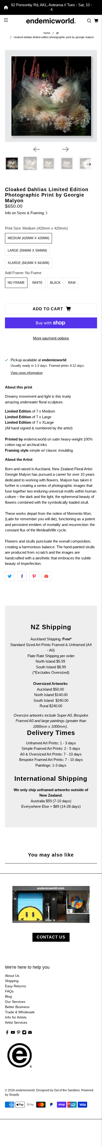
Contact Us (51, 937)
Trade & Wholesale (20, 1012)
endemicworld (25, 1090)
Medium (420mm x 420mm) (28, 238)
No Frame (16, 283)
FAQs (9, 991)
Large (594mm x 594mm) (27, 250)
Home (47, 33)
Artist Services (16, 1022)
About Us (12, 976)
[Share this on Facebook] (22, 576)
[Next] (65, 149)
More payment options (51, 338)
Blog (8, 996)
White (37, 283)
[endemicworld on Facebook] (7, 1033)
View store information (27, 373)
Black (55, 283)
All (57, 33)
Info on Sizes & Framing (25, 213)
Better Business (17, 1007)
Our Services (15, 1002)
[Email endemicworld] (30, 1033)
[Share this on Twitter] (9, 576)
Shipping (12, 981)
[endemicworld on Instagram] (24, 1033)
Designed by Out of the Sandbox (58, 1090)
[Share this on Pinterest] (34, 576)
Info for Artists (15, 1017)
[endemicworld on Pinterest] (18, 1033)
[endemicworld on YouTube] (13, 1033)
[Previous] (36, 149)
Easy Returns (15, 986)
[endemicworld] (51, 21)
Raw (72, 283)
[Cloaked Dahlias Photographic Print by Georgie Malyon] (51, 96)
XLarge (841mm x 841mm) (28, 263)
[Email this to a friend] (46, 576)
